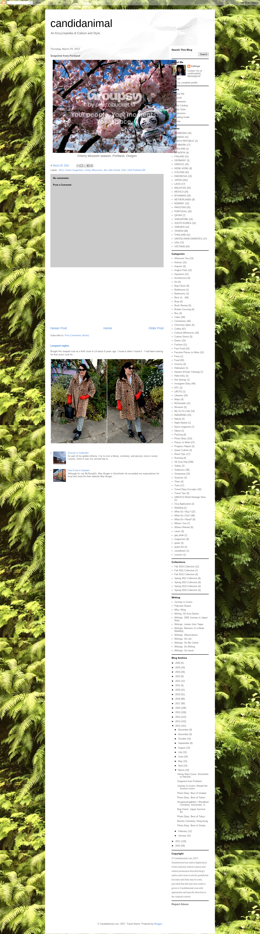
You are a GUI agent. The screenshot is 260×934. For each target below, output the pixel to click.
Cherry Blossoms (93, 170)
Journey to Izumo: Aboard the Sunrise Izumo (192, 787)
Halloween (179, 368)
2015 (178, 712)
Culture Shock (181, 336)
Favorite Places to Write (186, 352)
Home (107, 328)
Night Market (180, 422)
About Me (179, 93)
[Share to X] (85, 165)
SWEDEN (179, 227)
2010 (178, 845)
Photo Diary (180, 438)
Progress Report (182, 446)
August (182, 747)
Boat (176, 301)
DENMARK (180, 144)
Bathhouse (179, 289)
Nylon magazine (182, 426)
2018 (178, 699)
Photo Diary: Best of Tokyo (191, 816)
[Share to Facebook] (88, 165)
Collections (180, 113)
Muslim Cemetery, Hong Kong (192, 821)
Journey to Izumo (183, 602)
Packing (178, 434)
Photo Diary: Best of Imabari (191, 793)
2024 (178, 672)
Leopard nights (59, 345)
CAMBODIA (180, 133)
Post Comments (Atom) (77, 335)
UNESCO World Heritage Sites (190, 497)
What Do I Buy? (182, 511)
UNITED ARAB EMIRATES (188, 238)
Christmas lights (182, 325)
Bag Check (180, 285)
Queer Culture (181, 450)
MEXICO (179, 191)
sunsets (178, 554)
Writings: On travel (183, 650)
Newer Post (58, 328)
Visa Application (182, 504)
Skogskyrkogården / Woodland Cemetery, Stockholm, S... (193, 803)
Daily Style (180, 109)
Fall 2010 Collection (184, 566)
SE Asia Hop (180, 462)
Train (177, 485)
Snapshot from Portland (189, 781)
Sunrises (178, 477)
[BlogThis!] (81, 165)
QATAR (178, 215)
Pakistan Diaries (182, 606)
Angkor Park (180, 270)
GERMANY (180, 160)
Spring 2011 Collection (185, 578)
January (182, 835)
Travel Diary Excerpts (185, 489)
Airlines (178, 262)
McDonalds (180, 403)
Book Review (181, 305)
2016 (178, 708)
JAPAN (178, 180)
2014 (178, 717)
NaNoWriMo (180, 415)
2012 (61, 170)
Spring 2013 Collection (185, 586)
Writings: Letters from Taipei (188, 624)
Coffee (177, 329)
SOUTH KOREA (182, 223)
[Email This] (78, 165)
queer (177, 543)
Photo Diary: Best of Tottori (191, 797)
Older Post (156, 328)
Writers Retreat (182, 527)
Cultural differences (184, 332)
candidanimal (81, 23)
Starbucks (179, 470)
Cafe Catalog (181, 105)
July (180, 752)
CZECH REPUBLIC (184, 141)
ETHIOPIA (179, 152)
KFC (176, 387)
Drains (177, 340)
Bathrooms (180, 293)
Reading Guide (181, 117)
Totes (177, 481)
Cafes (177, 317)
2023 (178, 676)
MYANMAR (180, 195)
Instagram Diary (182, 383)
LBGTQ (178, 391)
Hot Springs (180, 379)
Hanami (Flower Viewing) (187, 372)
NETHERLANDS (182, 199)
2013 (178, 721)
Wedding (178, 507)
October (182, 738)
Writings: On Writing (184, 646)
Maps (177, 399)
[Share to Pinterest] (91, 165)
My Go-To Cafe (182, 411)
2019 (178, 694)
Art (175, 282)
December (183, 729)
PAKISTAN (180, 207)
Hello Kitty (179, 375)
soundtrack (180, 550)
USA (123, 170)
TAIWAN (178, 231)
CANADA (179, 137)
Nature (177, 418)
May (180, 761)
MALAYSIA (180, 188)
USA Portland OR (136, 170)
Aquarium (179, 274)
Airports (178, 266)
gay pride (179, 535)
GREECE (179, 164)
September (184, 743)
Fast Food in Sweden (78, 470)
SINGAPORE (181, 219)
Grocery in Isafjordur (78, 453)
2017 (178, 703)
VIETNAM (179, 246)
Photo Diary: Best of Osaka (191, 825)
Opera (177, 430)
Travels (178, 97)
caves (177, 531)
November (183, 734)
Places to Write (182, 442)
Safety (177, 465)
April (180, 765)
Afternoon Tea (181, 258)
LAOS (177, 184)
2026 (178, 663)
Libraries (178, 395)
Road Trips (180, 454)
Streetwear (179, 473)
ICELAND (179, 172)
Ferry (177, 356)
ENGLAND (179, 148)
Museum (178, 407)
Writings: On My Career (186, 642)
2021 (178, 685)
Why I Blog (180, 609)
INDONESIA (180, 176)
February (183, 831)
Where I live (180, 523)
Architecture (180, 278)
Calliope (195, 66)
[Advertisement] (107, 296)
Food (177, 360)
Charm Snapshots (74, 170)
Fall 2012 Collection (184, 574)
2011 (178, 841)
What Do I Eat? (182, 515)
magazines (180, 539)
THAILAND (180, 234)
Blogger (158, 923)
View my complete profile (184, 82)
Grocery (178, 364)
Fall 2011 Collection (184, 570)
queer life (179, 547)
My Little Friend (112, 170)
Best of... (179, 297)
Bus (176, 313)
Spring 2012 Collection (185, 582)
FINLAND (179, 156)
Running (178, 458)
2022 (178, 681)
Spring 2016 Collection (185, 590)
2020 (178, 689)
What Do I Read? (183, 519)
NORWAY (179, 203)
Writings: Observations (186, 635)
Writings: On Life (183, 638)
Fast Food (179, 348)
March (181, 770)
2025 (178, 667)
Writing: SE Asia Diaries (186, 613)
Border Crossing (182, 309)
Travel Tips (180, 493)
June (181, 756)
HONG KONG (181, 168)
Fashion (178, 344)
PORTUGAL (180, 211)
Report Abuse (180, 904)
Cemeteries (180, 101)
